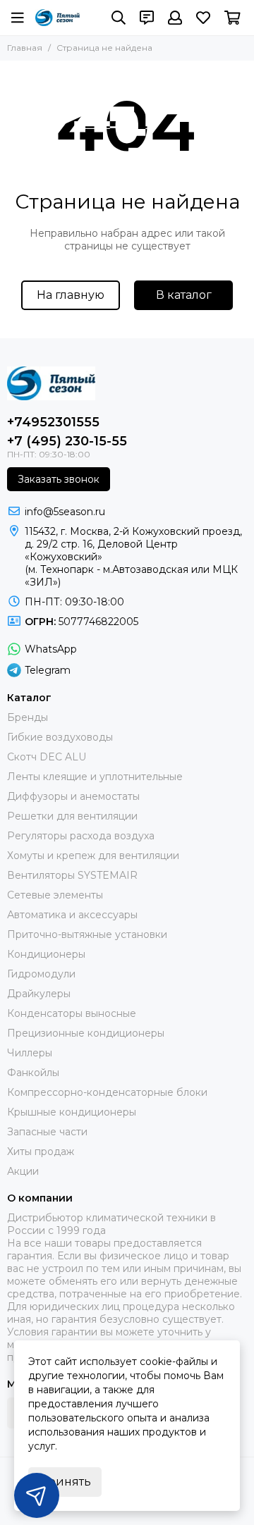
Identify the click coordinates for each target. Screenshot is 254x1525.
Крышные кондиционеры (71, 1112)
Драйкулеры (39, 993)
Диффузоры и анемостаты (73, 796)
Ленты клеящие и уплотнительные (95, 776)
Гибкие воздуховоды (60, 737)
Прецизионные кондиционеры (85, 1033)
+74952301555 (53, 422)
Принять (65, 1481)
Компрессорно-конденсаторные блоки (107, 1092)
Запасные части (47, 1131)
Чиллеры (29, 1052)
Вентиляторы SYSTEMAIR (72, 875)
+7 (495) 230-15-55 (67, 441)
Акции (23, 1171)
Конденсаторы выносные (71, 1013)
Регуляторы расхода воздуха (81, 835)
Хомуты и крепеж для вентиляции (93, 855)
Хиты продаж (40, 1151)
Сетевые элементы (55, 895)
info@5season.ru (65, 511)
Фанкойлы (33, 1072)
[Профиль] (175, 17)
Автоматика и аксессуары (72, 914)
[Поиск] (118, 17)
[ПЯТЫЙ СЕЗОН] (57, 17)
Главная (24, 47)
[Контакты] (147, 17)
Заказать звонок (58, 479)
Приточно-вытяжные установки (87, 934)
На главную (70, 295)
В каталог (184, 295)
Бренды (27, 717)
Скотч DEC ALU (46, 757)
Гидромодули (41, 974)
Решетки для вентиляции (72, 816)
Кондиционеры (46, 954)
